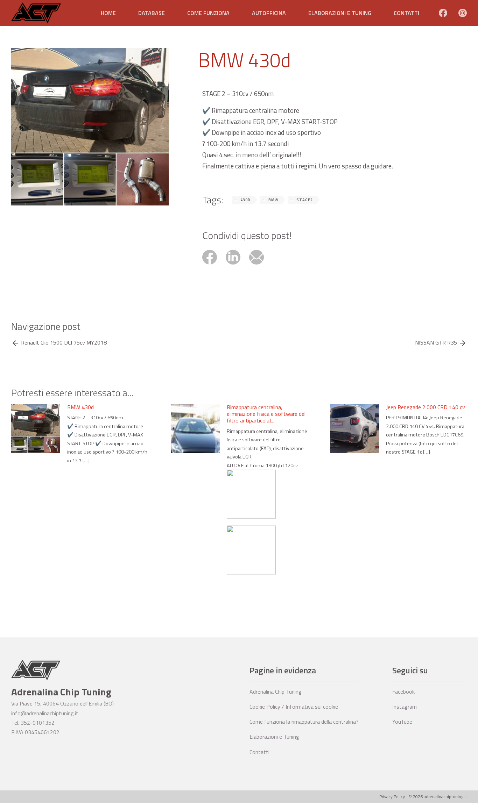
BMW (273, 200)
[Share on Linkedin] (237, 265)
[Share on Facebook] (214, 265)
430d (245, 200)
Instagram (404, 706)
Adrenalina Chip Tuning (275, 691)
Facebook (403, 691)
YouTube (402, 721)
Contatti (406, 13)
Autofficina (269, 13)
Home (108, 13)
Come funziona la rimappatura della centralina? (304, 721)
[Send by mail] (260, 265)
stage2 (304, 200)
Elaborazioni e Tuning (339, 13)
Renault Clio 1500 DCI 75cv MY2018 (64, 342)
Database (151, 13)
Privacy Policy (392, 796)
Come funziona (208, 13)
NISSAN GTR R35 (436, 342)
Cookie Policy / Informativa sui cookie (293, 706)
